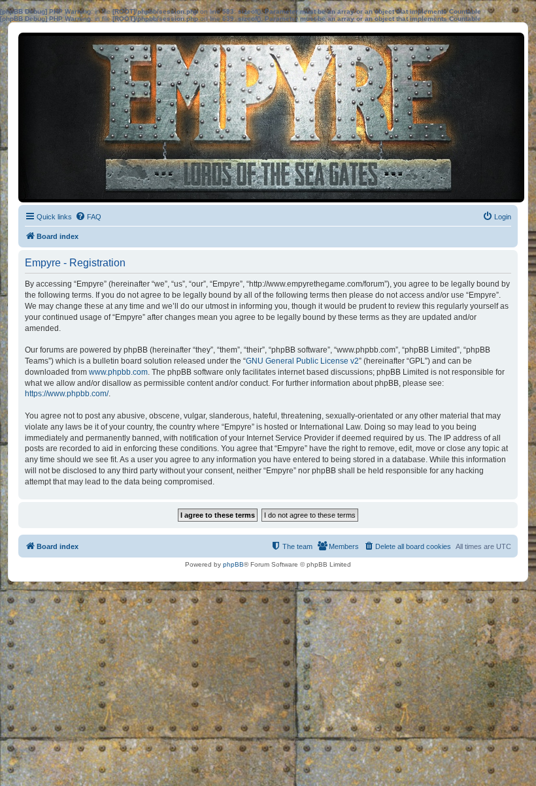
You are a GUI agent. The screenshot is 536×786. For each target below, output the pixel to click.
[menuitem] (88, 217)
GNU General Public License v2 (302, 361)
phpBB (233, 564)
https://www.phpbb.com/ (67, 393)
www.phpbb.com (118, 372)
